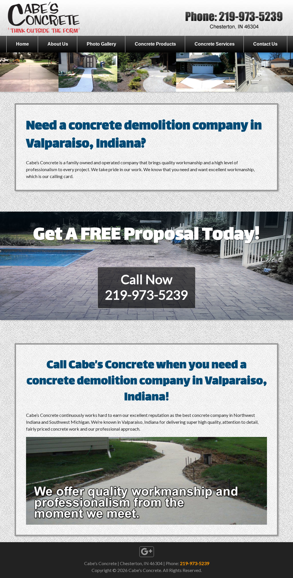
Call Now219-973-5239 (146, 287)
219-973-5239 (194, 563)
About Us (57, 44)
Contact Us (265, 44)
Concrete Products (155, 44)
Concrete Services (215, 44)
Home (22, 44)
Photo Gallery (101, 44)
